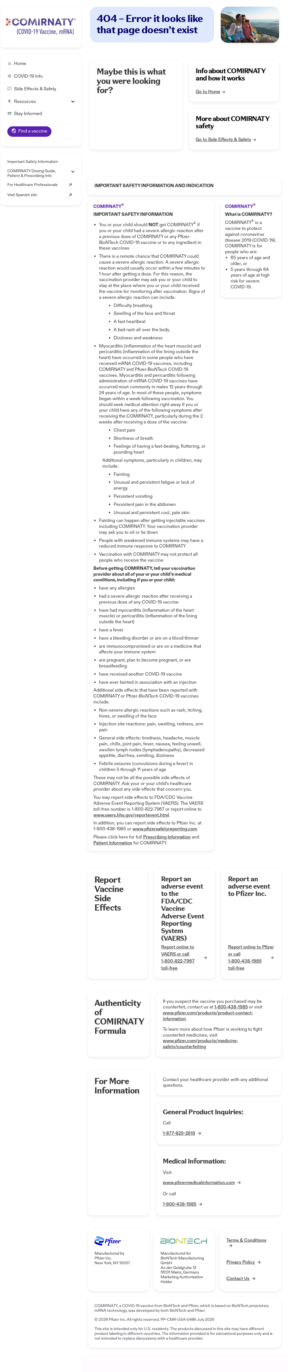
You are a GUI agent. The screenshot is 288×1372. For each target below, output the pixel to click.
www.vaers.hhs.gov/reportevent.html (131, 815)
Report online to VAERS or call (177, 950)
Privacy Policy (240, 1262)
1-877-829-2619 (179, 1133)
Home (20, 64)
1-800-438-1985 (179, 1204)
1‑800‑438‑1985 (231, 1007)
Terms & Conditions (246, 1240)
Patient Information (112, 843)
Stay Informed (28, 114)
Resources (25, 102)
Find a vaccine (32, 131)
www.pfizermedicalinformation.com (199, 1183)
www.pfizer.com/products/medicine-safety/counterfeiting (200, 1044)
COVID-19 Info (28, 76)
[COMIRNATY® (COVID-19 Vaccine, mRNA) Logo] (41, 26)
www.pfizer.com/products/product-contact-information (208, 1016)
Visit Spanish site (22, 195)
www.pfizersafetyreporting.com (164, 829)
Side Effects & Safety (35, 89)
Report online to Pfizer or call (251, 950)
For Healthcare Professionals (32, 185)
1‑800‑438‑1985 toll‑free (245, 964)
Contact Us (237, 1279)
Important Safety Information (32, 162)
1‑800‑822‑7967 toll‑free (178, 964)
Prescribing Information (167, 837)
